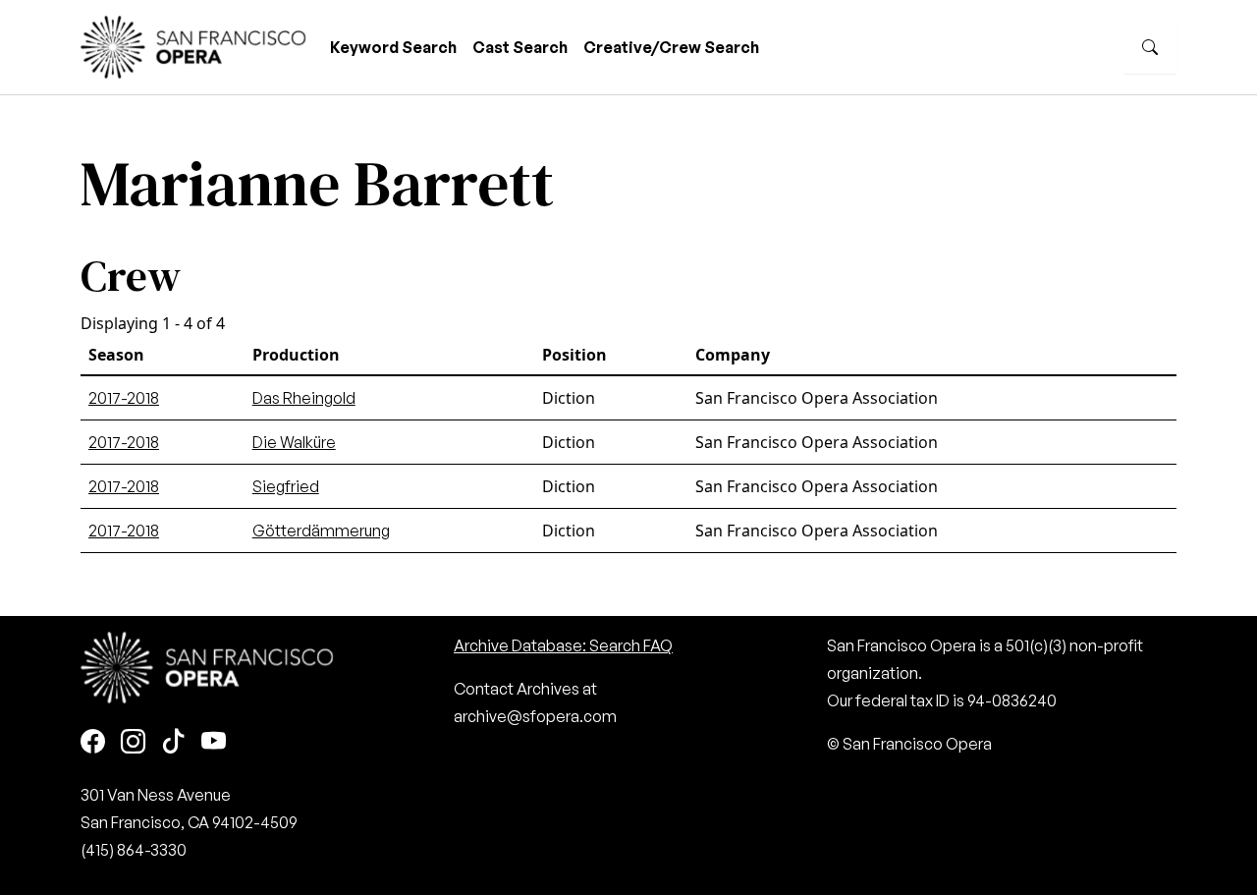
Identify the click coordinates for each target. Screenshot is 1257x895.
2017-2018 (123, 398)
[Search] (1149, 47)
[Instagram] (133, 742)
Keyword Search (393, 47)
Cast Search (520, 47)
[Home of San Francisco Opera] (193, 45)
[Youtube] (213, 742)
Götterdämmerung (321, 530)
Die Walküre (294, 442)
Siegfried (285, 486)
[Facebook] (93, 742)
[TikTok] (173, 742)
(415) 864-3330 (134, 850)
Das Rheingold (303, 398)
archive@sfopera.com (535, 716)
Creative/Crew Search (671, 47)
